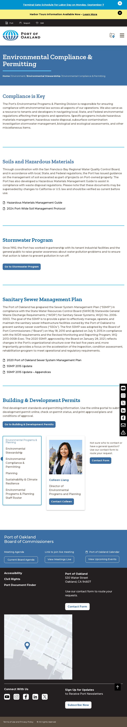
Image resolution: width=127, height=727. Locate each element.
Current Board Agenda (21, 559)
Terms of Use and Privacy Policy (18, 722)
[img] (112, 35)
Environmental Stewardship (44, 76)
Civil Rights (12, 579)
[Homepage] (21, 40)
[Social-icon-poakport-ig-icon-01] (123, 395)
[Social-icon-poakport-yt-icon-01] (123, 388)
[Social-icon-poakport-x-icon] (123, 403)
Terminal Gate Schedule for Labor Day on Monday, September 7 (63, 4)
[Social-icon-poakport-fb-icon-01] (123, 417)
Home (6, 76)
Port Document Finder (20, 585)
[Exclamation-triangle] (123, 432)
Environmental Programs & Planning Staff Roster (20, 493)
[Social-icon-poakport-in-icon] (123, 410)
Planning (11, 473)
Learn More (90, 14)
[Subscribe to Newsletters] (123, 425)
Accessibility (13, 573)
